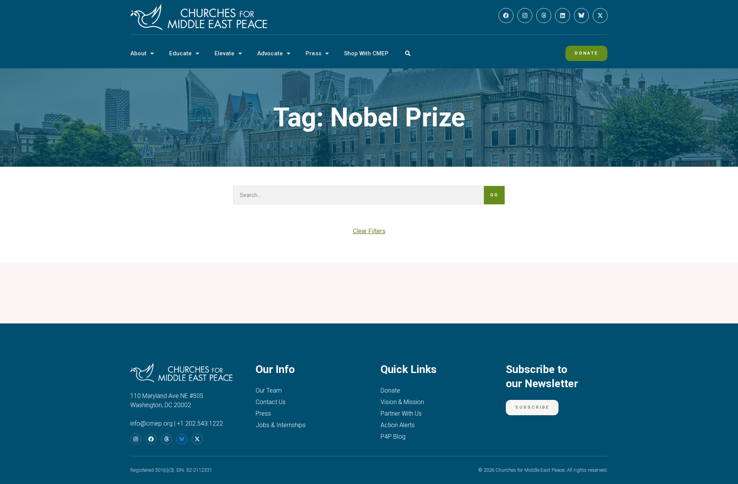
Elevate (224, 53)
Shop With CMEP (366, 53)
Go (494, 194)
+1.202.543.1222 (200, 423)
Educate (180, 53)
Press (313, 53)
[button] (407, 53)
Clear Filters (369, 231)
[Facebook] (506, 15)
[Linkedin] (562, 15)
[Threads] (543, 15)
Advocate (270, 53)
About (138, 53)
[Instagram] (524, 15)
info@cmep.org (151, 423)
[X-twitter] (600, 15)
